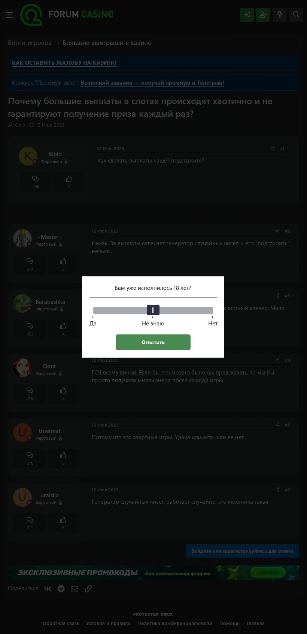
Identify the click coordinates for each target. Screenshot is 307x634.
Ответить (153, 342)
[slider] (153, 310)
